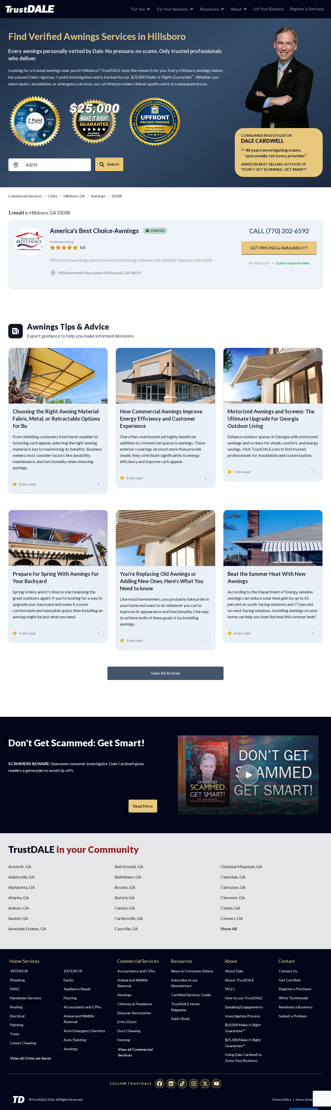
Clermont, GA (233, 897)
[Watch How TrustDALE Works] (248, 775)
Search (112, 163)
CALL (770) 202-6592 (279, 231)
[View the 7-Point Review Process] (35, 121)
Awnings (98, 196)
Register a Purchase (307, 8)
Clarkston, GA (233, 887)
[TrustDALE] (30, 9)
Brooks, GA (125, 887)
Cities (53, 196)
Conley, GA (230, 907)
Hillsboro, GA (75, 196)
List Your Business (268, 8)
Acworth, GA (19, 866)
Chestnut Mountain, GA (241, 866)
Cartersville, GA (129, 918)
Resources (209, 8)
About (236, 8)
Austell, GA (18, 918)
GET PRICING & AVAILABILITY (279, 247)
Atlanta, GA (18, 897)
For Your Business (172, 8)
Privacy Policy (281, 1099)
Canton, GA (125, 907)
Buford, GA (125, 897)
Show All (229, 928)
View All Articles (165, 673)
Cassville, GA (126, 928)
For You (138, 8)
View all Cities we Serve (30, 1058)
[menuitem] (31, 980)
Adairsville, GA (21, 876)
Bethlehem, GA (128, 876)
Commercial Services (25, 196)
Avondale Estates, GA (27, 928)
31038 (116, 196)
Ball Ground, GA (129, 866)
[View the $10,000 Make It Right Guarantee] (95, 121)
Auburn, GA (18, 907)
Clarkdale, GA (233, 876)
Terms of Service (307, 1099)
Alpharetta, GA (21, 887)
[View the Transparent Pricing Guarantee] (155, 121)
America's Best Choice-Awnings (94, 230)
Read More (143, 805)
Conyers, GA (232, 918)
